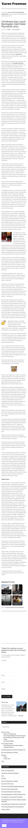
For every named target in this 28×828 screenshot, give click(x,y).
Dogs (2, 776)
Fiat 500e (3, 778)
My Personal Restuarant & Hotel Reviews (15, 607)
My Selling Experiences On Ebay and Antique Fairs (13, 750)
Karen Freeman (14, 4)
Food (2, 761)
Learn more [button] (20, 821)
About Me (4, 702)
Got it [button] (4, 825)
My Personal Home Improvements (9, 789)
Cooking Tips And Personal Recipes (10, 773)
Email (3, 682)
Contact (5, 757)
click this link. (19, 54)
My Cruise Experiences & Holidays (9, 752)
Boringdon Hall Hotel (18, 63)
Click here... (21, 715)
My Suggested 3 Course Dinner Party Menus (12, 797)
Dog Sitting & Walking (8, 741)
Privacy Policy (6, 758)
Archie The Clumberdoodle (9, 734)
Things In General (5, 809)
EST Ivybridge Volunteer (7, 743)
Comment (4, 660)
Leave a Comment (16, 29)
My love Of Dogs (5, 732)
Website (3, 689)
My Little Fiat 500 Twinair (7, 784)
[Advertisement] (14, 627)
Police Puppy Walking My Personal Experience (14, 735)
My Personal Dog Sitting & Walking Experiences (12, 786)
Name (3, 675)
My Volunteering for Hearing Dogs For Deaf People (13, 804)
